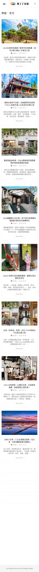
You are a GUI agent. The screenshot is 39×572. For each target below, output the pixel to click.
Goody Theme (28, 568)
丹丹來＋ (15, 53)
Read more (19, 66)
